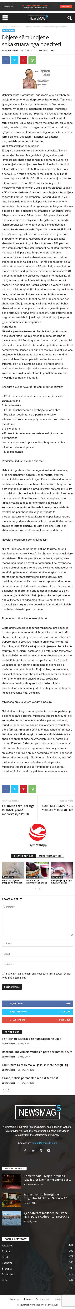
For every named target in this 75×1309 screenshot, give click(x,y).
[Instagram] (34, 1150)
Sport (5, 1257)
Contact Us (60, 1298)
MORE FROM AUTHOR (50, 855)
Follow (65, 1011)
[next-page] (40, 889)
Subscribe (64, 1019)
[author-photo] (37, 832)
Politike (6, 1251)
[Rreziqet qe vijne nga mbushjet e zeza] (62, 870)
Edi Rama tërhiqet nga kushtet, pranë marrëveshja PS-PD (18, 810)
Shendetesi (16, 26)
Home (4, 26)
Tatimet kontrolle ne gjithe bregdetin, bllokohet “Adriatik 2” (45, 1196)
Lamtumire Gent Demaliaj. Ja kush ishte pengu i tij (35, 1065)
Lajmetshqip (11, 50)
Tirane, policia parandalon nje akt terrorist (30, 1078)
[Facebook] (6, 60)
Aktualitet (7, 1245)
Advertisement (43, 1298)
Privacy (27, 1298)
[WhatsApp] (32, 60)
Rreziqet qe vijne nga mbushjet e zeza (61, 881)
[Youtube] (49, 1150)
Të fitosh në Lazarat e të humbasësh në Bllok (31, 1039)
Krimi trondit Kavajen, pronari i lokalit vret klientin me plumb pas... (47, 1177)
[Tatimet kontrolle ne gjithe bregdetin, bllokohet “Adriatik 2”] (11, 1200)
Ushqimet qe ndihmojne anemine (36, 881)
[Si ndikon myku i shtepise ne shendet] (13, 870)
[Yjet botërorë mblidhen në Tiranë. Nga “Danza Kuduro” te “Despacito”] (11, 1218)
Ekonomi (7, 1262)
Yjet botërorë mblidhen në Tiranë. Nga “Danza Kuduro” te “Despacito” (47, 1214)
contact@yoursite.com (44, 1143)
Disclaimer (15, 1298)
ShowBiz (7, 1268)
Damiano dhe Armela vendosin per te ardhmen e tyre (37, 1052)
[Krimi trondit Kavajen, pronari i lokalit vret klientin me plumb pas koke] (11, 1181)
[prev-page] (35, 889)
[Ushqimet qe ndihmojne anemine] (37, 870)
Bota (4, 1280)
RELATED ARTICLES (23, 855)
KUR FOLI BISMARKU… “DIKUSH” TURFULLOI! (57, 808)
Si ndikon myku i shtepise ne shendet (12, 881)
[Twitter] (14, 60)
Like (68, 1003)
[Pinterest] (23, 60)
